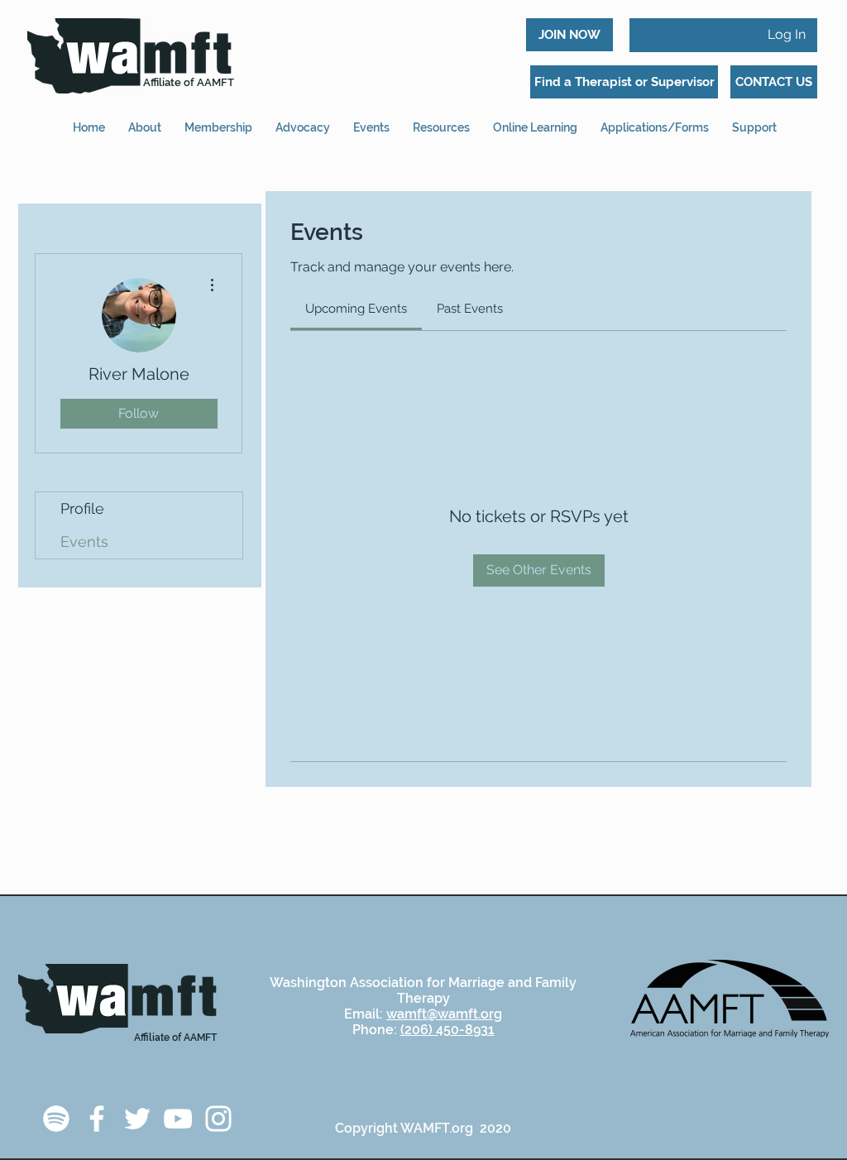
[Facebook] (96, 1118)
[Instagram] (218, 1118)
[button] (654, 120)
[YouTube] (177, 1118)
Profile (82, 508)
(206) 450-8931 (447, 1030)
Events (84, 541)
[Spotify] (56, 1118)
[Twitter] (137, 1118)
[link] (356, 308)
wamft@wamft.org (444, 1014)
